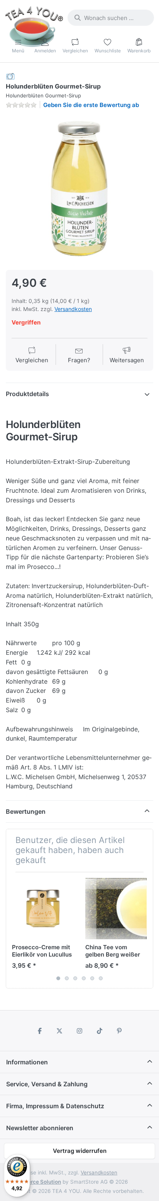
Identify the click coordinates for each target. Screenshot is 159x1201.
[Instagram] (79, 1030)
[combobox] (111, 18)
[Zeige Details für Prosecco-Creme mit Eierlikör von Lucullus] (42, 908)
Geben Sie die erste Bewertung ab (91, 105)
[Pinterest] (119, 1030)
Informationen (27, 1062)
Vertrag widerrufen (80, 1150)
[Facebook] (39, 1030)
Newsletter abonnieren (39, 1128)
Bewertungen (26, 811)
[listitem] (79, 188)
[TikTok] (99, 1030)
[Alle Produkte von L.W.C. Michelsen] (10, 76)
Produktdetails (27, 394)
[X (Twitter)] (59, 1030)
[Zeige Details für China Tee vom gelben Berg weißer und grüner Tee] (116, 908)
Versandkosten (73, 309)
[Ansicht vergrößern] (79, 188)
